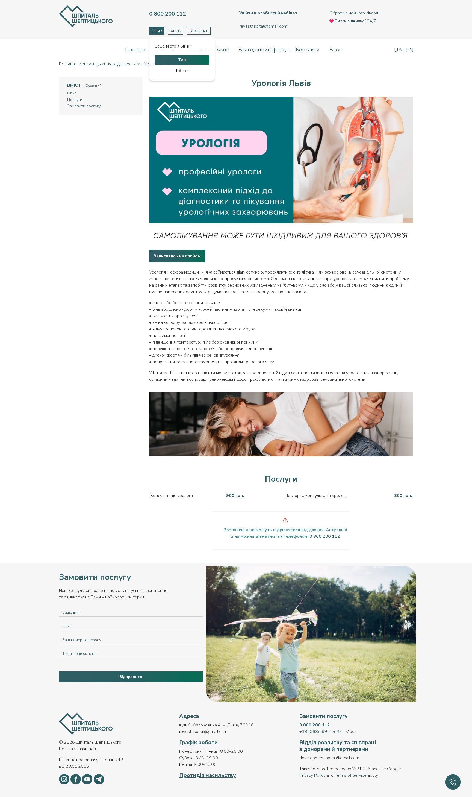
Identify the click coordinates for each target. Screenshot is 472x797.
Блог (335, 49)
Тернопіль (198, 31)
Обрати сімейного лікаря (353, 13)
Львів (156, 31)
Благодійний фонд (262, 49)
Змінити (182, 70)
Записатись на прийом (177, 256)
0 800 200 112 (314, 725)
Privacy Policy (312, 775)
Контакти (308, 49)
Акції (222, 49)
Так (182, 60)
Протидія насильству (207, 775)
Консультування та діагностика (109, 64)
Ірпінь (175, 31)
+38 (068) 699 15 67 (320, 732)
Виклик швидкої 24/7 (355, 21)
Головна (135, 49)
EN (409, 50)
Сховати (92, 85)
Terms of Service (351, 775)
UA (398, 50)
